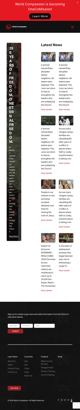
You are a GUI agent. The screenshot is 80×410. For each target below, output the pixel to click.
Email (36, 323)
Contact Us (12, 372)
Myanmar (28, 376)
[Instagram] (62, 400)
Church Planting (48, 375)
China (26, 368)
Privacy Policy (13, 368)
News (10, 365)
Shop (60, 356)
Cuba (26, 372)
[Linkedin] (71, 401)
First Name (11, 323)
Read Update (46, 109)
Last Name (24, 323)
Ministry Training (48, 371)
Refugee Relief (47, 367)
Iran (26, 365)
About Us (12, 361)
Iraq (26, 361)
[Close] (77, 2)
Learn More (40, 16)
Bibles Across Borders (47, 362)
